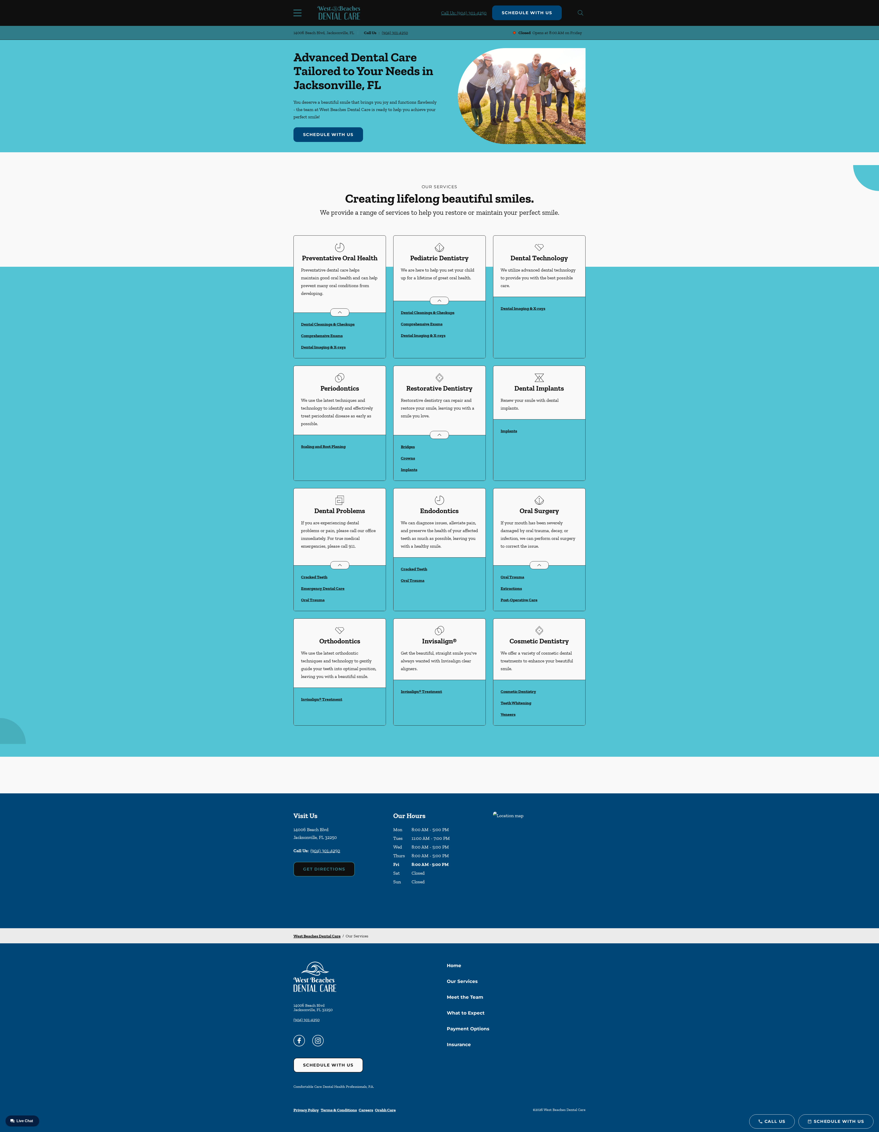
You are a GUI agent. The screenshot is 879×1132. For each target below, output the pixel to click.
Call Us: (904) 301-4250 (464, 13)
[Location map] (539, 861)
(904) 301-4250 (395, 32)
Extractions (511, 588)
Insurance (459, 1044)
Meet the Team (465, 997)
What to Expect (466, 1013)
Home (454, 965)
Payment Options (468, 1028)
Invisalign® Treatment (321, 699)
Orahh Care (385, 1110)
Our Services (462, 981)
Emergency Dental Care (323, 588)
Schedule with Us (527, 12)
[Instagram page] (318, 1040)
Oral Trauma (313, 599)
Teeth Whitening (516, 702)
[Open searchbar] (580, 13)
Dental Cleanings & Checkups (328, 324)
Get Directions (324, 869)
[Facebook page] (299, 1040)
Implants (409, 469)
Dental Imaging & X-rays (323, 347)
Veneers (508, 714)
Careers (366, 1110)
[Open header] (298, 13)
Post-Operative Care (519, 599)
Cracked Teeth (314, 577)
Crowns (408, 458)
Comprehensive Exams (322, 335)
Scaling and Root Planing (323, 446)
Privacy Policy (306, 1110)
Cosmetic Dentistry (518, 691)
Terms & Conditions (339, 1110)
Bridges (408, 446)
